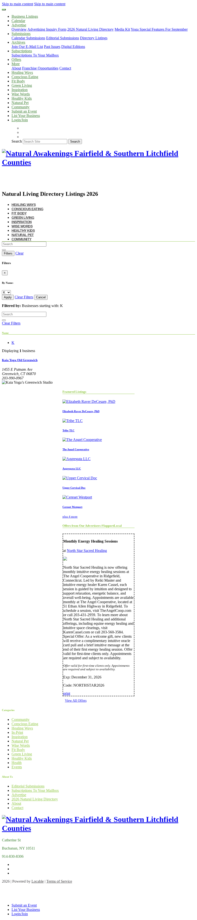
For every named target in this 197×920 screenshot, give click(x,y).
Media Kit (122, 29)
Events (17, 767)
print (66, 693)
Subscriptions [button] (22, 51)
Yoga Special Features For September (159, 29)
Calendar (18, 21)
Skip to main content (17, 4)
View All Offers (75, 700)
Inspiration (20, 90)
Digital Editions (73, 47)
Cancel (41, 297)
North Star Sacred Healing (87, 551)
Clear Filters (24, 297)
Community (21, 107)
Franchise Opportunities (40, 68)
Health (17, 763)
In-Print (17, 732)
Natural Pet (20, 103)
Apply (8, 297)
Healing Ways (22, 72)
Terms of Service (59, 881)
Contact (65, 68)
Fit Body (18, 81)
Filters (8, 253)
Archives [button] (18, 42)
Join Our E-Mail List (27, 47)
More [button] (16, 64)
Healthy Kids (22, 98)
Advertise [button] (19, 25)
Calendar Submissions (28, 38)
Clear (19, 253)
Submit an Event (24, 111)
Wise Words (21, 94)
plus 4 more (70, 516)
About (16, 68)
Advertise (19, 795)
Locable (37, 881)
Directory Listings (93, 38)
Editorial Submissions (62, 38)
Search (17, 141)
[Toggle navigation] (4, 9)
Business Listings (25, 16)
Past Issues (52, 47)
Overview (19, 29)
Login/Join (20, 120)
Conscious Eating (25, 77)
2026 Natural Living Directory (90, 29)
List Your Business (26, 116)
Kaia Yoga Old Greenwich (19, 360)
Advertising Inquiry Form (46, 29)
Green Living (22, 85)
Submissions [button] (21, 34)
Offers (16, 60)
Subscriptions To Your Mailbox (35, 55)
